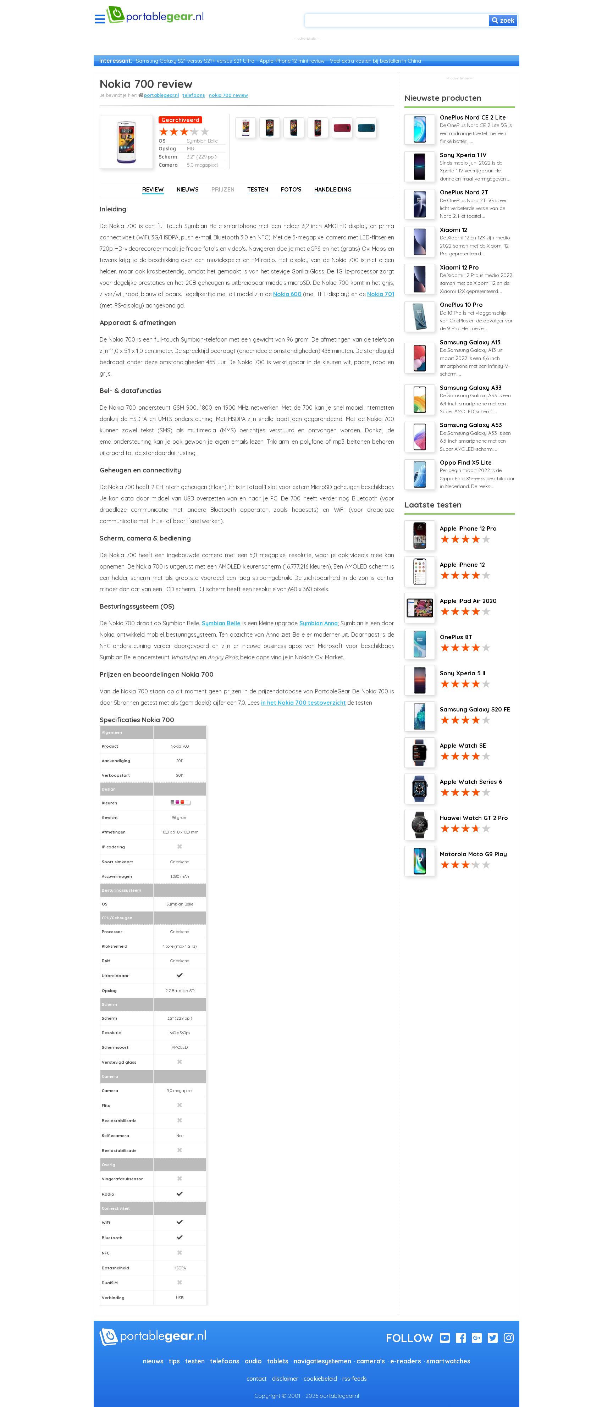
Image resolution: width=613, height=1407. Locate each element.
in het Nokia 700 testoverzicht (303, 702)
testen (195, 1361)
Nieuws (188, 189)
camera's (371, 1361)
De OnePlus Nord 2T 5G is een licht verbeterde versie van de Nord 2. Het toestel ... (474, 204)
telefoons (194, 95)
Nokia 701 (380, 294)
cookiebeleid (320, 1378)
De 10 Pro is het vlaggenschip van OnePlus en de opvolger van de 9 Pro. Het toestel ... (477, 316)
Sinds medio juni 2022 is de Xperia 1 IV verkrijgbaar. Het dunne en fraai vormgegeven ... (474, 166)
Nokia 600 (287, 294)
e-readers (405, 1361)
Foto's (291, 189)
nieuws (153, 1361)
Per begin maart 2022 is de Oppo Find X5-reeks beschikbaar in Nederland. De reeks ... (477, 474)
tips (174, 1361)
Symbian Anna (318, 623)
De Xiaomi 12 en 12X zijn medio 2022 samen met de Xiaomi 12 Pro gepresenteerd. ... (475, 241)
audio (253, 1361)
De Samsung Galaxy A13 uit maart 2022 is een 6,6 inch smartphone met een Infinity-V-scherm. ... (475, 358)
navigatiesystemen (322, 1361)
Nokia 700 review (228, 95)
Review (153, 189)
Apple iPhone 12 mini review (292, 61)
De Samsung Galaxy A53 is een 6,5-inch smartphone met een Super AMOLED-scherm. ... (475, 436)
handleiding (333, 189)
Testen (257, 189)
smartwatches (448, 1361)
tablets (277, 1361)
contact (257, 1378)
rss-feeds (354, 1378)
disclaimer (285, 1378)
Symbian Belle (221, 623)
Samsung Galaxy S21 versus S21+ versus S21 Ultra (195, 61)
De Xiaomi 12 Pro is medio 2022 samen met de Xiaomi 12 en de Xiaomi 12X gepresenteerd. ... (476, 279)
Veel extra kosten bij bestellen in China (375, 61)
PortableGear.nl (161, 95)
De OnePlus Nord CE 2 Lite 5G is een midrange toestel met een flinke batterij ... (476, 129)
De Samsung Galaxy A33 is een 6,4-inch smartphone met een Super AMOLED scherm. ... (475, 399)
